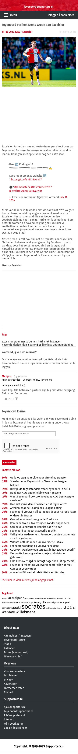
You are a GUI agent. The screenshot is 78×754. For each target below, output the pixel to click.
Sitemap (9, 719)
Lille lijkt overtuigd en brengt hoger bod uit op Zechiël (42, 561)
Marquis (7, 376)
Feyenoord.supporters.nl (18, 711)
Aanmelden (11, 635)
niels (24, 344)
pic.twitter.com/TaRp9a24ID (25, 191)
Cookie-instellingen (15, 728)
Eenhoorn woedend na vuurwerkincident (34, 546)
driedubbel (5, 603)
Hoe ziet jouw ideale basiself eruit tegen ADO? (38, 504)
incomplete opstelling (13, 385)
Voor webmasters (14, 671)
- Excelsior (26, 31)
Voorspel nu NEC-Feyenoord (37, 380)
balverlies (42, 598)
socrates (33, 606)
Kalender (9, 648)
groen (17, 341)
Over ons (10, 663)
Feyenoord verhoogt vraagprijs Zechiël (33, 530)
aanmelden (67, 15)
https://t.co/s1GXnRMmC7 (26, 179)
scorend (33, 344)
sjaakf (16, 607)
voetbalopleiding (63, 344)
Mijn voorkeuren (13, 723)
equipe (13, 603)
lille (44, 602)
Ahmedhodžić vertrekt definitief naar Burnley (37, 572)
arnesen (31, 598)
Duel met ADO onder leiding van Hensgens (36, 492)
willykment (25, 612)
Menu (13, 15)
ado (26, 598)
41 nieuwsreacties (11, 380)
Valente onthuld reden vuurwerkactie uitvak (36, 542)
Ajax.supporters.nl (15, 707)
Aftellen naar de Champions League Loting (36, 508)
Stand (7, 644)
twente (59, 608)
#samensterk (22, 187)
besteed (50, 598)
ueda (69, 607)
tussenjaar (53, 608)
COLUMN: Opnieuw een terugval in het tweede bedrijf (42, 549)
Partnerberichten (14, 688)
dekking (68, 598)
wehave (8, 612)
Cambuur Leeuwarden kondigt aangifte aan (36, 527)
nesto (24, 341)
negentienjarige (11, 344)
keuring (37, 602)
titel (47, 608)
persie (49, 603)
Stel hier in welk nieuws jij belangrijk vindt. (28, 580)
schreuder (6, 608)
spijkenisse (45, 344)
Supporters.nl (13, 699)
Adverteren (10, 684)
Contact (8, 692)
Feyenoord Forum (14, 639)
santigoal (65, 602)
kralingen (55, 341)
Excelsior (17, 265)
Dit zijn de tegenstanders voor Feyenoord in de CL (40, 489)
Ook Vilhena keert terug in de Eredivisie (34, 519)
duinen (33, 341)
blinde (55, 598)
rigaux (55, 602)
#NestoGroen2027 (41, 187)
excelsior (7, 341)
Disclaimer (10, 675)
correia (60, 598)
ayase (37, 598)
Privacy (8, 679)
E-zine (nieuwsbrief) (16, 652)
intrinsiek (43, 341)
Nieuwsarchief (12, 656)
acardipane (16, 598)
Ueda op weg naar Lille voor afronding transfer (38, 477)
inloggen (53, 15)
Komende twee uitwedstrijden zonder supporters (39, 523)
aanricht (5, 598)
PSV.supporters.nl (14, 715)
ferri (18, 602)
